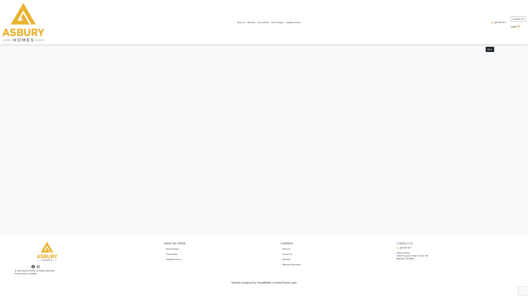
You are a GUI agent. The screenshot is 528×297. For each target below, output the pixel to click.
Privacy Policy (21, 273)
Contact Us (518, 18)
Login (514, 26)
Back (489, 49)
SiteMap (33, 273)
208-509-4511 (500, 22)
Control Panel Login (285, 282)
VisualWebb (264, 282)
